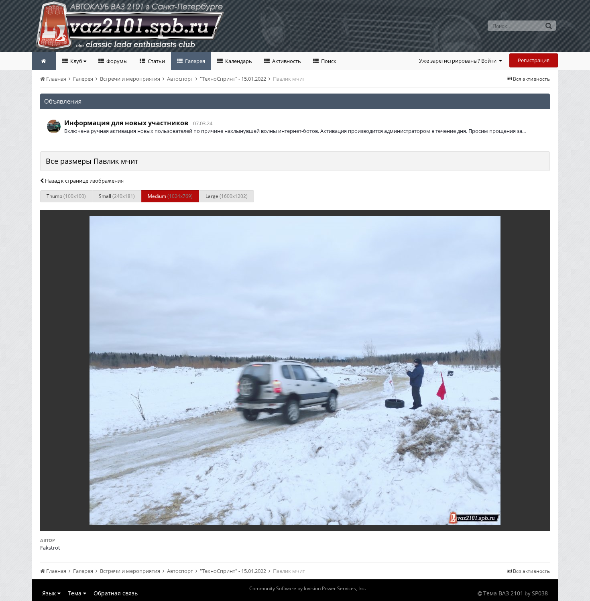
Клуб (76, 61)
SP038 (540, 593)
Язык (49, 593)
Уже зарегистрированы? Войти (459, 60)
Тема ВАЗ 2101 (503, 593)
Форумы (116, 61)
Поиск (328, 61)
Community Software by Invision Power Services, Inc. (307, 588)
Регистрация (533, 60)
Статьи (155, 61)
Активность (286, 61)
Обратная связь (116, 593)
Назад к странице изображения (84, 180)
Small (117, 196)
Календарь (238, 61)
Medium (170, 196)
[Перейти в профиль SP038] (54, 126)
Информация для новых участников (126, 122)
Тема (75, 593)
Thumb (66, 196)
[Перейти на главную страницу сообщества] (44, 61)
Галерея (194, 61)
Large (226, 196)
